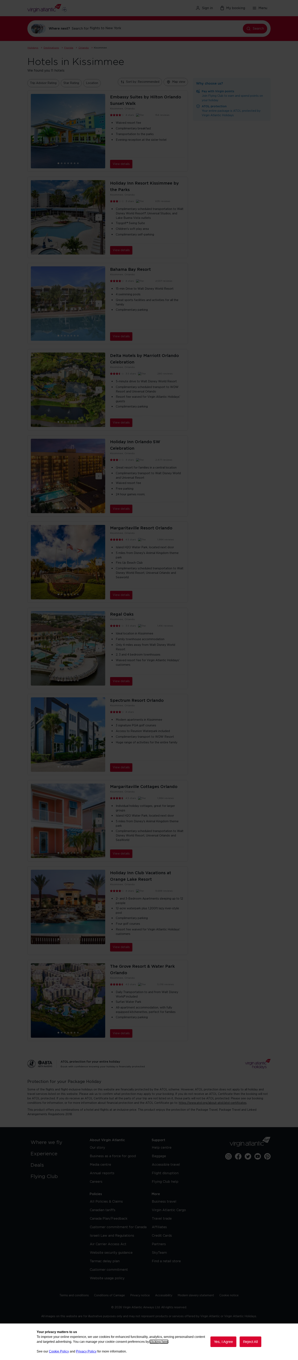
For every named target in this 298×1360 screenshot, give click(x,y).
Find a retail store (166, 1261)
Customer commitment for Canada (118, 1227)
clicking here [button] (159, 1341)
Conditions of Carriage (109, 1295)
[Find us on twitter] (248, 1156)
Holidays (33, 47)
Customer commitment (109, 1269)
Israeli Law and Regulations (112, 1235)
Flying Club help (165, 1181)
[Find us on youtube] (257, 1156)
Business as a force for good (113, 1156)
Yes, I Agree (223, 1342)
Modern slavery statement (196, 1295)
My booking (235, 8)
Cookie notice (229, 1295)
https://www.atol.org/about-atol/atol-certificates (213, 1103)
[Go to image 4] (71, 163)
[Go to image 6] (78, 163)
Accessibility (163, 1295)
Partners (159, 1244)
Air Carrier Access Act (108, 1244)
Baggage (159, 1156)
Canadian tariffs (102, 1210)
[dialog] (149, 1341)
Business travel (164, 1201)
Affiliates (159, 1227)
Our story (97, 1147)
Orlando (83, 47)
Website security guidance (111, 1252)
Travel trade (162, 1218)
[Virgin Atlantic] (66, 8)
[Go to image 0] (58, 163)
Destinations (51, 47)
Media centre (100, 1164)
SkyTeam (159, 1252)
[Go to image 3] (68, 163)
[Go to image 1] (61, 163)
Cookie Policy (59, 1351)
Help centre (162, 1147)
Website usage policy (107, 1278)
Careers (96, 1181)
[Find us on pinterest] (267, 1156)
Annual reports (102, 1173)
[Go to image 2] (65, 163)
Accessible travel (166, 1164)
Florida (68, 47)
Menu (262, 8)
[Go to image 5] (74, 163)
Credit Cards (162, 1235)
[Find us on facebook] (238, 1156)
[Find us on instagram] (228, 1156)
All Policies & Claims (106, 1201)
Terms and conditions (74, 1295)
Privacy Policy (86, 1351)
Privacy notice (140, 1295)
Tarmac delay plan (105, 1261)
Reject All (250, 1342)
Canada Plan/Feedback (109, 1218)
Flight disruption (165, 1173)
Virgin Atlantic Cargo (169, 1210)
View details (121, 164)
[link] (56, 1142)
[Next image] (98, 131)
